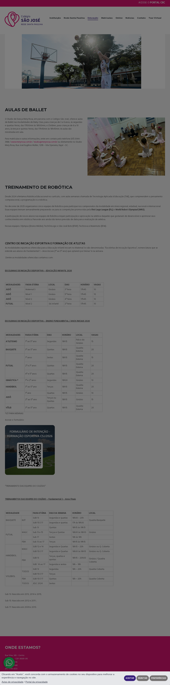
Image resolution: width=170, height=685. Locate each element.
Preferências (158, 678)
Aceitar (130, 678)
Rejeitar (142, 678)
